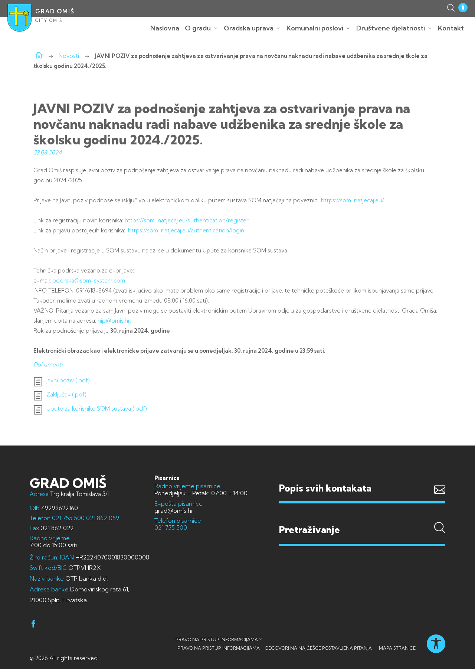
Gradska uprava (248, 28)
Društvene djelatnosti (390, 28)
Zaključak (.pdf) (66, 394)
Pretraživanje (362, 516)
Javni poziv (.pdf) (68, 380)
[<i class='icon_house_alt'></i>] (39, 55)
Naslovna (164, 28)
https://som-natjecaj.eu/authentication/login (186, 230)
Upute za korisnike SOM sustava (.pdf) (96, 408)
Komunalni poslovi (314, 28)
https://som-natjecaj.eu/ (352, 200)
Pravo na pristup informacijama (217, 639)
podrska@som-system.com (88, 280)
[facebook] (33, 625)
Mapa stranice (397, 648)
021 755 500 (68, 518)
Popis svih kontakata (325, 488)
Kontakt (451, 28)
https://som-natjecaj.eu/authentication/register (187, 220)
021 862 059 (102, 518)
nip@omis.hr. (114, 320)
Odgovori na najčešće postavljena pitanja (318, 648)
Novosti (69, 55)
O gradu (198, 28)
